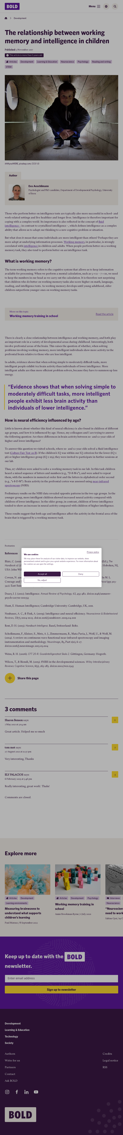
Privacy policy (93, 552)
